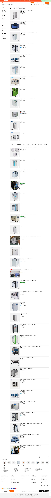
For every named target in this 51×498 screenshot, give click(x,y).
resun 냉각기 (15, 468)
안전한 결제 (12, 476)
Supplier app (23, 491)
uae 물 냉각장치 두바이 (28, 468)
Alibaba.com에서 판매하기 (44, 476)
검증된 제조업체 (23, 476)
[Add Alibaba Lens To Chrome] (11, 491)
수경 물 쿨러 (26, 469)
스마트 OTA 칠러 (27, 470)
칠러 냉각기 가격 (16, 471)
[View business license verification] (32, 496)
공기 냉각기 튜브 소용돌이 (38, 469)
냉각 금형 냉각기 (28, 144)
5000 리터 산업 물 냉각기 (6, 470)
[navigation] (5, 232)
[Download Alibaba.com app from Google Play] (47, 491)
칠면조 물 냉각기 (16, 469)
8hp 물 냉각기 (45, 144)
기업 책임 (2, 479)
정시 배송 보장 (13, 479)
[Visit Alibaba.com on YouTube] (47, 485)
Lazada (25, 494)
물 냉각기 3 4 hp (37, 468)
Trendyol (33, 494)
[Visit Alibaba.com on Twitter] (44, 485)
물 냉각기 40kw (16, 470)
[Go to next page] (47, 457)
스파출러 (36, 470)
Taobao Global (28, 494)
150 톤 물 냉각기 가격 (13, 144)
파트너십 (42, 482)
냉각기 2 (4, 468)
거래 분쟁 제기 (33, 479)
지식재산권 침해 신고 (33, 482)
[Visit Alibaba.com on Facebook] (41, 485)
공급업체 (23, 13)
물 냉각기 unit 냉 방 (40, 144)
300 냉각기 (24, 144)
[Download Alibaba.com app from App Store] (41, 491)
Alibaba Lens (5, 491)
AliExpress (15, 494)
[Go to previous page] (36, 457)
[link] (50, 491)
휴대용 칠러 (26, 471)
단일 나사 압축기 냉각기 (34, 144)
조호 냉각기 (4, 469)
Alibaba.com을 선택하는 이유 (4, 476)
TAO (31, 494)
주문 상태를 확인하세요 (44, 479)
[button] (30, 2)
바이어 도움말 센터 (33, 476)
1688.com (18, 494)
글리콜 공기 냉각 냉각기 (19, 144)
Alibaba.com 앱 (30, 491)
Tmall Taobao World (22, 494)
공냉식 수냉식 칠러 (5, 471)
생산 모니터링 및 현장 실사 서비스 (15, 482)
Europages (36, 494)
